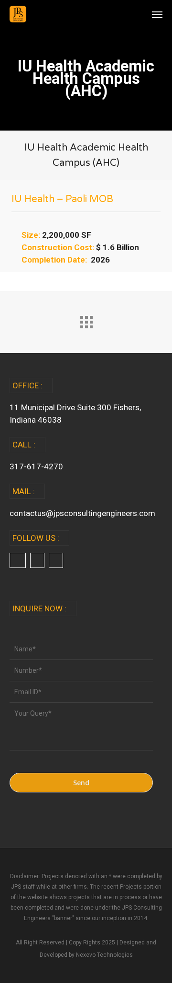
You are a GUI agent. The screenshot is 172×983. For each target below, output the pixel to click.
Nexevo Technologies (104, 955)
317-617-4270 (36, 466)
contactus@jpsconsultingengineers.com (82, 513)
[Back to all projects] (86, 319)
